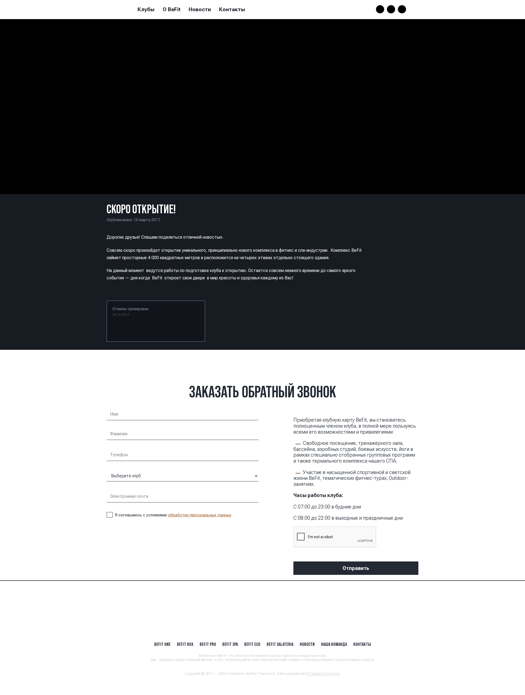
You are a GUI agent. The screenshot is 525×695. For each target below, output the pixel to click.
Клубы (146, 9)
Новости (200, 9)
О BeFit (171, 9)
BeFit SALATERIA (280, 644)
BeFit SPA (230, 644)
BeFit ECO (252, 644)
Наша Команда (334, 644)
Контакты (232, 9)
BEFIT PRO (208, 644)
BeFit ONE (162, 644)
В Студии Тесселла (323, 674)
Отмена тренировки (130, 312)
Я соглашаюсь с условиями (173, 515)
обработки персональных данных (199, 515)
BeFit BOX (185, 644)
